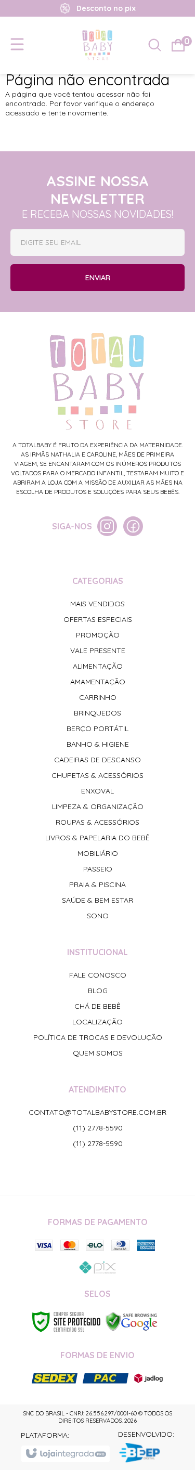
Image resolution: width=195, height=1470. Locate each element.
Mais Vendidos (97, 603)
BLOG (98, 990)
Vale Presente (97, 650)
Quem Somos (98, 1053)
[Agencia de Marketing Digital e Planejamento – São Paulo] (146, 1454)
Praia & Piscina (97, 884)
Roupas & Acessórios (97, 822)
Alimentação (98, 666)
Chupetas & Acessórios (97, 775)
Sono (98, 915)
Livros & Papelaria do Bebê (97, 837)
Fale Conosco (97, 975)
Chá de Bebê (97, 1006)
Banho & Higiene (98, 744)
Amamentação (97, 681)
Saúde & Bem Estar (97, 900)
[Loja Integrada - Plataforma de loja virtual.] (65, 1454)
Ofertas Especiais (97, 619)
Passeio (97, 869)
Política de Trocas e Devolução (97, 1037)
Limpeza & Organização (98, 806)
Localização (97, 1021)
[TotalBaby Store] (97, 44)
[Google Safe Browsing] (132, 1320)
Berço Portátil (97, 728)
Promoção (98, 635)
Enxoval (97, 791)
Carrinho (97, 697)
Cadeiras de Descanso (97, 759)
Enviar (97, 277)
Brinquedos (97, 713)
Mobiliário (97, 853)
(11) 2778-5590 (98, 1128)
